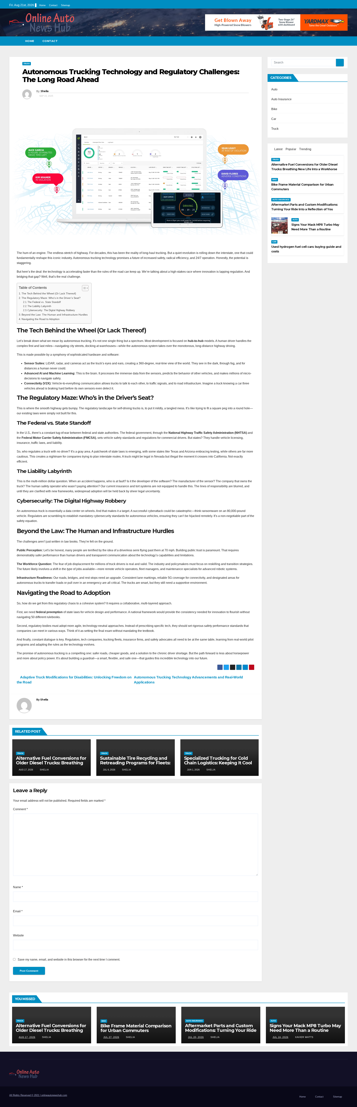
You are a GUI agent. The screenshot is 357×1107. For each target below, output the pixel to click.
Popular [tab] (290, 149)
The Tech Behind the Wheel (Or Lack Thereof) (49, 293)
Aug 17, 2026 (27, 1037)
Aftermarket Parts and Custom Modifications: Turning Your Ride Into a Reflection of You (220, 1030)
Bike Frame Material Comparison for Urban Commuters (135, 1028)
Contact (53, 5)
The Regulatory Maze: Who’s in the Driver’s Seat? (51, 297)
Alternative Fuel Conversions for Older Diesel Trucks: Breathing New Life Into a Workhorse (51, 762)
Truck (26, 64)
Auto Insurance (281, 99)
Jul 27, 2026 (111, 1037)
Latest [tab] (278, 149)
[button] (345, 41)
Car (273, 118)
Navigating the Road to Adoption (41, 319)
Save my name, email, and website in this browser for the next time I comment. (69, 959)
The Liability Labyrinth (39, 306)
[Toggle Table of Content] (83, 288)
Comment (20, 809)
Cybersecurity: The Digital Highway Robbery (51, 310)
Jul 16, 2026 (280, 1037)
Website (18, 935)
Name (18, 887)
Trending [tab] (304, 149)
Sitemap (65, 5)
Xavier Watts (303, 1037)
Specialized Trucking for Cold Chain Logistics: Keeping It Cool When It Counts (218, 762)
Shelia (45, 91)
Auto (274, 89)
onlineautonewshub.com (54, 1095)
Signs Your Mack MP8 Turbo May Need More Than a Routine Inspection (305, 1030)
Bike (274, 109)
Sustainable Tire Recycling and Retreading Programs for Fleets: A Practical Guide (135, 762)
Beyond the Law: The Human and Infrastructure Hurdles (55, 314)
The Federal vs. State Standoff (44, 302)
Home (42, 5)
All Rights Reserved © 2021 (25, 1095)
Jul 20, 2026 (196, 1037)
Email (17, 911)
